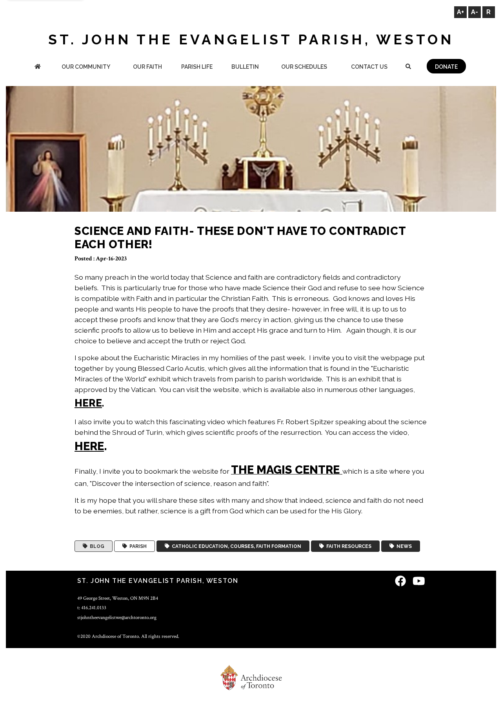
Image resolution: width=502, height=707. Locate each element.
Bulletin (245, 67)
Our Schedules (304, 67)
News (403, 546)
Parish (137, 546)
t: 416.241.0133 (91, 607)
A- (474, 12)
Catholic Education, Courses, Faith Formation (235, 546)
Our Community (86, 67)
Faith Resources (347, 546)
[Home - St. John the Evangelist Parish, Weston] (37, 67)
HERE (88, 403)
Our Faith (147, 67)
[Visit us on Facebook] (400, 582)
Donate (446, 67)
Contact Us (369, 67)
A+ (460, 12)
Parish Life (197, 67)
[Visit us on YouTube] (419, 582)
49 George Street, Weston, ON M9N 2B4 (117, 598)
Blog (95, 546)
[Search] (408, 67)
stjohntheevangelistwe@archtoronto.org (116, 617)
